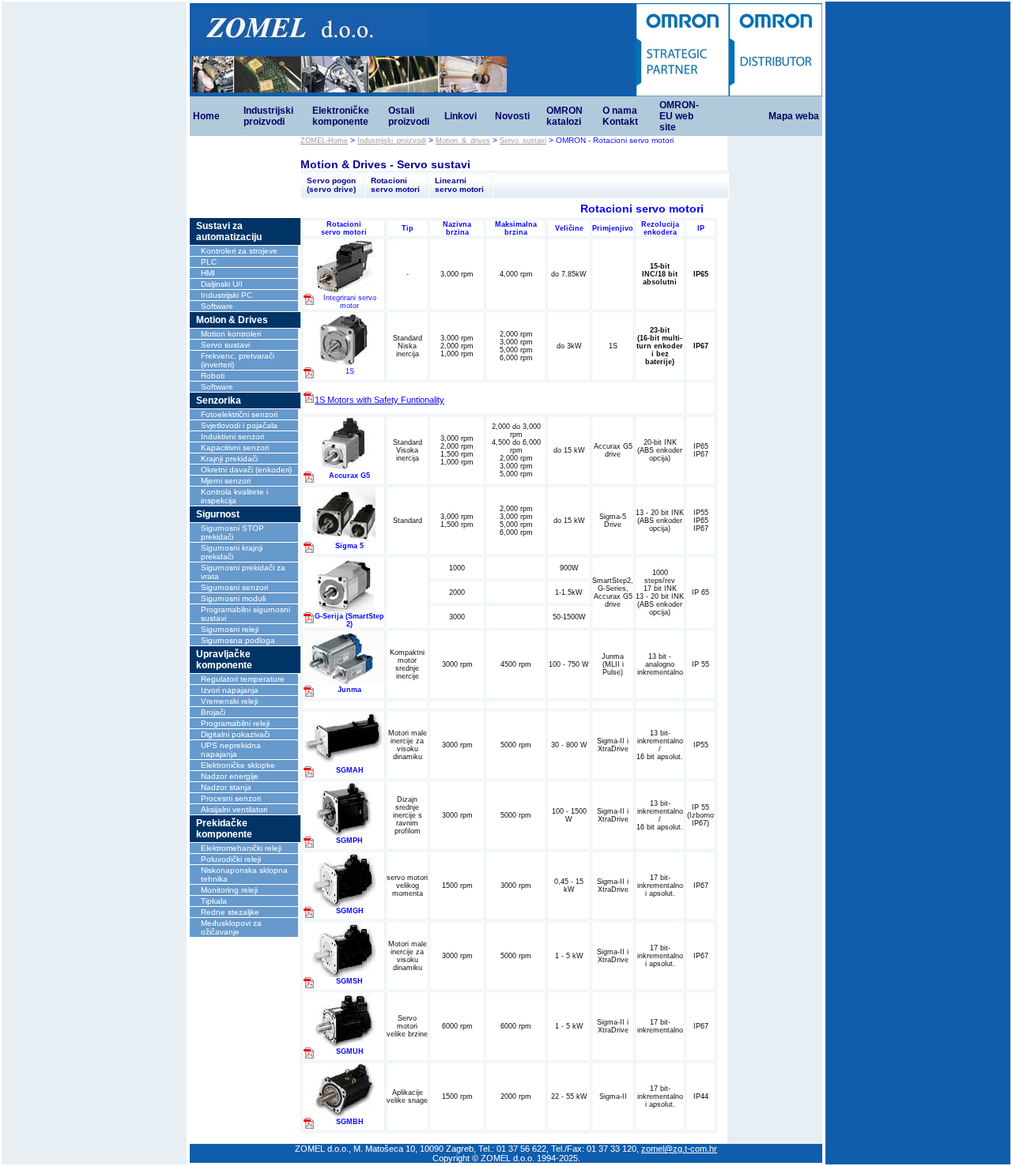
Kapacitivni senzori (235, 447)
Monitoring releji (229, 890)
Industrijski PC (226, 295)
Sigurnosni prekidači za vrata (243, 572)
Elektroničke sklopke (238, 765)
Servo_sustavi (523, 141)
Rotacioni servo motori (395, 185)
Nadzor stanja (226, 787)
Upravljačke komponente (224, 660)
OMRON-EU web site (679, 116)
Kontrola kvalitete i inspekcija (234, 496)
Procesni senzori (231, 798)
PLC (209, 262)
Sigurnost (218, 514)
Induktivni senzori (232, 436)
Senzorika (218, 400)
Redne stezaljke (230, 912)
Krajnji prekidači (229, 458)
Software (217, 306)
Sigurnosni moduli (233, 598)
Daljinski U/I (222, 284)
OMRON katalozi (564, 116)
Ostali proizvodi (408, 116)
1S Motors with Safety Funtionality (379, 399)
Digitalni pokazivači (235, 734)
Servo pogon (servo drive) (331, 185)
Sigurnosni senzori (234, 587)
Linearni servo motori (459, 185)
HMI (208, 273)
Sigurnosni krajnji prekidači (231, 552)
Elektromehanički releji (241, 848)
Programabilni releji (235, 723)
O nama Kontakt (620, 116)
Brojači (213, 712)
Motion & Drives (232, 319)
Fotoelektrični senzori (239, 414)
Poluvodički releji (231, 859)
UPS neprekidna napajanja (231, 749)
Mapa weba (793, 116)
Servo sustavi (225, 344)
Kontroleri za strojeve (239, 250)
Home (206, 116)
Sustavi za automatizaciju (229, 231)
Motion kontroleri (231, 333)
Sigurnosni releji (230, 629)
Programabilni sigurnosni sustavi (245, 613)
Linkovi (460, 116)
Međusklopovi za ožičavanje (231, 927)
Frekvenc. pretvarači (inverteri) (237, 360)
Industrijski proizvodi (268, 116)
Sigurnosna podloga (238, 640)
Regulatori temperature (243, 679)
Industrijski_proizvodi (391, 141)
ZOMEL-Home (324, 141)
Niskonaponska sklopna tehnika (244, 874)
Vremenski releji (229, 701)
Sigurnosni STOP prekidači (232, 532)
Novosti (512, 116)
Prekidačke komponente (224, 829)
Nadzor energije (230, 776)
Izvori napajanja (230, 690)
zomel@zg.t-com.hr (679, 1148)
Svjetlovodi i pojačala (239, 425)
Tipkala (214, 901)
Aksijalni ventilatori (234, 809)
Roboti (213, 375)
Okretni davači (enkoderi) (246, 469)
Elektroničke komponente (340, 116)
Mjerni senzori (226, 480)
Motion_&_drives (463, 141)
